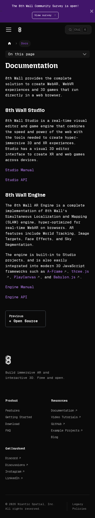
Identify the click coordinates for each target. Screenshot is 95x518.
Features (12, 410)
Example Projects (65, 430)
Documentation (62, 410)
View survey (43, 15)
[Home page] (9, 43)
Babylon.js (64, 277)
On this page (21, 54)
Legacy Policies (79, 506)
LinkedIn (12, 478)
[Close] (91, 11)
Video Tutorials (64, 417)
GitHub (56, 424)
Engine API (16, 297)
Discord (11, 458)
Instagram (13, 471)
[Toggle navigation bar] (8, 29)
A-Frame (55, 271)
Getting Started (18, 417)
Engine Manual (19, 287)
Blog (54, 437)
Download (12, 424)
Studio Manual (19, 170)
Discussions (15, 465)
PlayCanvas (25, 277)
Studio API (16, 180)
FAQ (8, 430)
